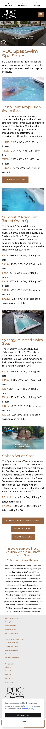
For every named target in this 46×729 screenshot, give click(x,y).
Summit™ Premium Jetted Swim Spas (20, 219)
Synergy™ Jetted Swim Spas (22, 342)
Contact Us (9, 678)
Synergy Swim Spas (11, 650)
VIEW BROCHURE (23, 536)
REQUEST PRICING (23, 528)
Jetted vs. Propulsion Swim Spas (23, 520)
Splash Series (9, 654)
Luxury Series (10, 622)
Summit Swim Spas (11, 646)
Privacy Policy (28, 709)
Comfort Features (11, 633)
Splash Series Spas (18, 456)
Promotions (9, 682)
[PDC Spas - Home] (19, 14)
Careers (8, 675)
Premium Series (10, 625)
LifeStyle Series (10, 629)
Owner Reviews (10, 671)
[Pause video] (3, 42)
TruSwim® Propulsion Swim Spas (21, 109)
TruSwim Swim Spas (12, 642)
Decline (23, 722)
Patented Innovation (12, 658)
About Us (8, 667)
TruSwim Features (15, 179)
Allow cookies (23, 715)
